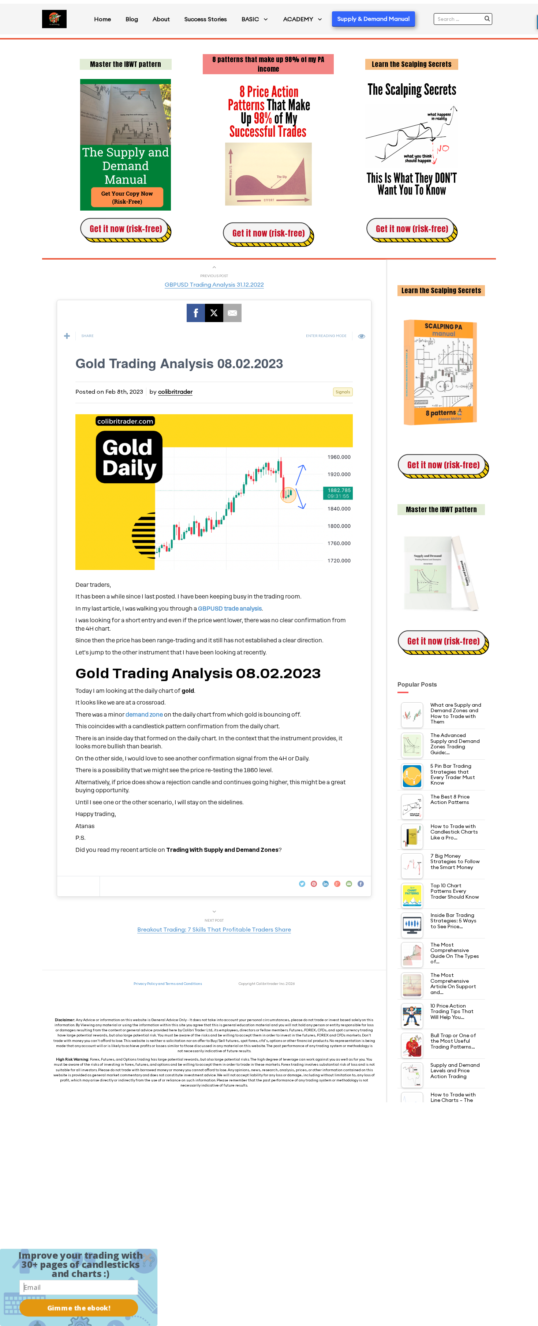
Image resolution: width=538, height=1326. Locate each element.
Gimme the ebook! (78, 1307)
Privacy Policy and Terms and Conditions (168, 983)
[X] (214, 313)
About (161, 19)
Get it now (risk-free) (126, 229)
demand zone (144, 714)
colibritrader (175, 391)
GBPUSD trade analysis (230, 608)
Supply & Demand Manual (373, 18)
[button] (80, 1264)
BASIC (250, 19)
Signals (343, 391)
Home (102, 19)
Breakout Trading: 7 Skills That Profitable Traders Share (214, 929)
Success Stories (205, 19)
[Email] (232, 313)
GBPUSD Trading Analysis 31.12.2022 (214, 284)
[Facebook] (196, 313)
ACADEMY (298, 19)
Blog (132, 19)
